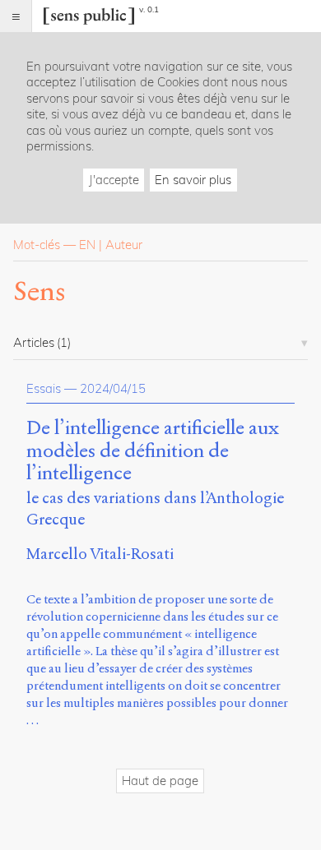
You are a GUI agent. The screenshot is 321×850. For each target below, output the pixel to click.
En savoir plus (193, 179)
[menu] (16, 16)
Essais (43, 388)
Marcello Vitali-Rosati (100, 553)
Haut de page (160, 780)
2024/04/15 (113, 388)
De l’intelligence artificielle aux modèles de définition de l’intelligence (152, 451)
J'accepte (114, 179)
